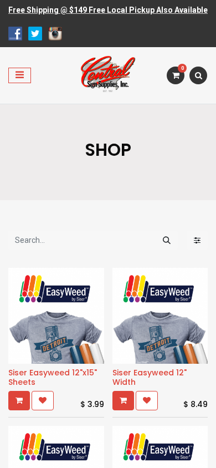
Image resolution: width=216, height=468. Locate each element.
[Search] (167, 240)
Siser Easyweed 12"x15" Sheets (52, 377)
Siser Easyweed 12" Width (149, 377)
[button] (19, 400)
